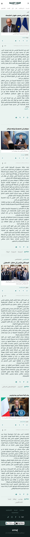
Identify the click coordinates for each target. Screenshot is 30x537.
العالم (16, 7)
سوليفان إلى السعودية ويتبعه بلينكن (18, 128)
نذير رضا (23, 36)
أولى (28, 11)
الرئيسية (27, 7)
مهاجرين (20, 498)
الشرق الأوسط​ (21, 7)
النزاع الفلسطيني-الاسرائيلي (9, 385)
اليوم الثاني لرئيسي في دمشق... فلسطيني (16, 261)
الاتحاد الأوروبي (19, 501)
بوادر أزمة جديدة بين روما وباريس (19, 394)
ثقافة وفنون (3, 7)
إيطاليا (14, 498)
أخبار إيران (20, 385)
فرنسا (9, 498)
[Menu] (28, 2)
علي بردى (23, 153)
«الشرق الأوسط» (22, 286)
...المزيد (26, 108)
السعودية (20, 250)
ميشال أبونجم (22, 420)
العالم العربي (26, 258)
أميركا (7, 250)
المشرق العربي (18, 258)
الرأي (13, 7)
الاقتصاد (8, 7)
